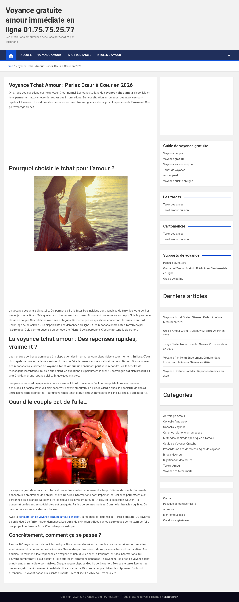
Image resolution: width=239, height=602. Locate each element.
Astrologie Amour (174, 416)
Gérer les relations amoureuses (182, 432)
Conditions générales (176, 520)
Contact (168, 498)
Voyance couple (173, 153)
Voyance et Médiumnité (178, 471)
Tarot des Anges (78, 55)
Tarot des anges (173, 204)
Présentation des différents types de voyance (191, 449)
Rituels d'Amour (173, 454)
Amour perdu (171, 175)
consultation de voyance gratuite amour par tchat (49, 517)
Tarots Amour (172, 465)
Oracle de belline (173, 278)
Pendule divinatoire (174, 262)
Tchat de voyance (174, 170)
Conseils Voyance (174, 427)
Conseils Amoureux (175, 421)
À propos (169, 509)
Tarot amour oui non (176, 210)
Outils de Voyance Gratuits (179, 443)
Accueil (26, 55)
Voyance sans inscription (178, 164)
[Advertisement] (81, 138)
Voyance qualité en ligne (178, 181)
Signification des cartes (178, 460)
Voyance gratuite (173, 159)
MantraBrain (171, 596)
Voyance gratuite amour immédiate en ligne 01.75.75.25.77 (40, 20)
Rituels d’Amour (109, 55)
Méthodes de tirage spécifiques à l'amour (188, 438)
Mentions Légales (174, 514)
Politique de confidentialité (179, 503)
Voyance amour (49, 55)
